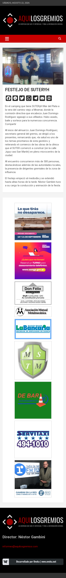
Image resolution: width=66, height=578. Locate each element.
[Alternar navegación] (7, 39)
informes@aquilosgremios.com (20, 546)
